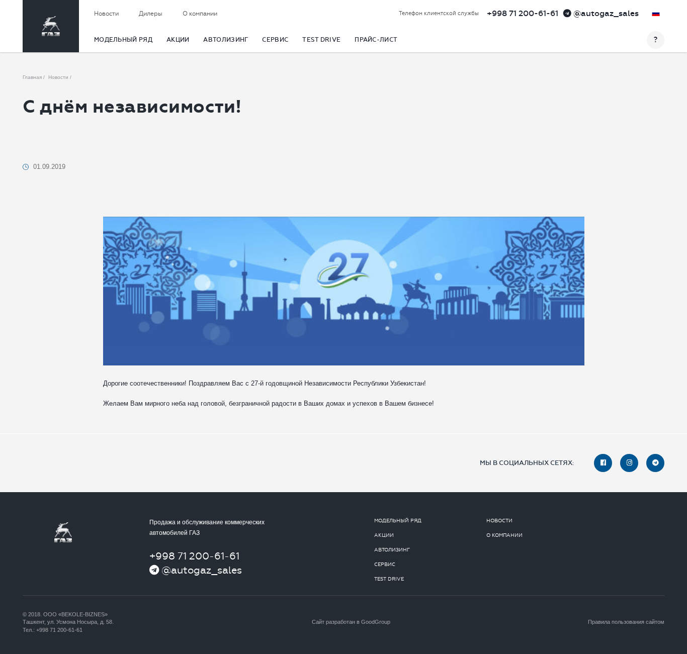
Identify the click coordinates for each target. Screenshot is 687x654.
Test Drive (321, 39)
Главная (32, 77)
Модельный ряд (123, 39)
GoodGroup (375, 622)
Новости (106, 13)
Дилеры (150, 13)
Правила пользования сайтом (626, 622)
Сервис (275, 39)
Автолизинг (225, 39)
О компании (200, 13)
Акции (178, 39)
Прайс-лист (376, 39)
